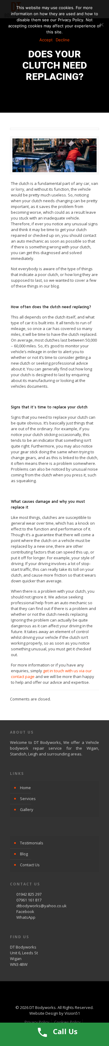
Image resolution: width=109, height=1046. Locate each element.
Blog (24, 854)
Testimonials (31, 843)
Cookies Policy (67, 1022)
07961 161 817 (28, 900)
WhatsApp (25, 917)
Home (25, 787)
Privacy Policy (37, 1022)
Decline (63, 39)
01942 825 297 (28, 894)
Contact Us (30, 864)
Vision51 (72, 1013)
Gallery (26, 809)
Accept (46, 39)
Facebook (25, 911)
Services (28, 798)
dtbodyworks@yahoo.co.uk (41, 905)
